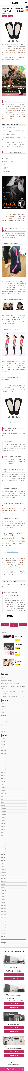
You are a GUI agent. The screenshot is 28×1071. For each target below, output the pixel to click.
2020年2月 (3, 753)
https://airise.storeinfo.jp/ (12, 377)
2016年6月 (3, 878)
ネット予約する (14, 975)
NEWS (10, 16)
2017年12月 (3, 829)
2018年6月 (3, 811)
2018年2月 (3, 823)
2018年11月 (3, 799)
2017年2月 (3, 854)
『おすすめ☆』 (8, 441)
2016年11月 (3, 863)
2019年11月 (3, 763)
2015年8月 (3, 905)
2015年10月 (3, 899)
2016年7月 (3, 875)
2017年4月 (3, 851)
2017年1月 (3, 857)
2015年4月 (3, 918)
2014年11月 (3, 933)
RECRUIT (3, 715)
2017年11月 (3, 832)
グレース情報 (4, 722)
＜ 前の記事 (5, 624)
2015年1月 (3, 927)
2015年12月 (3, 893)
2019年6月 (3, 778)
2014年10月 (3, 936)
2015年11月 (3, 896)
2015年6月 (3, 911)
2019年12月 (3, 760)
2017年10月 (3, 835)
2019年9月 (3, 769)
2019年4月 (3, 784)
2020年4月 (3, 747)
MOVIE (3, 709)
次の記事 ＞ (23, 624)
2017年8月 (3, 839)
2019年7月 (3, 775)
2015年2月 (3, 924)
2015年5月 (3, 915)
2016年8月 (3, 872)
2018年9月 (3, 805)
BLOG (5, 16)
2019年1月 (3, 793)
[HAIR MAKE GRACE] (14, 2)
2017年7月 (3, 842)
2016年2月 (3, 887)
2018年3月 (3, 820)
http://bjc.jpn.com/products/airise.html (15, 422)
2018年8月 (3, 808)
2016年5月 (3, 881)
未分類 (2, 728)
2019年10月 (3, 766)
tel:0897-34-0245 (14, 1055)
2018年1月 (3, 826)
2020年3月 (3, 750)
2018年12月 (3, 796)
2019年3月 (3, 787)
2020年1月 (3, 757)
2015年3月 (3, 921)
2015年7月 (3, 908)
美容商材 (3, 731)
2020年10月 (3, 738)
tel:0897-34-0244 (14, 979)
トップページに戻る (14, 624)
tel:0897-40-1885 (14, 1031)
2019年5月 (3, 781)
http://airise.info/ (6, 379)
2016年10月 (3, 866)
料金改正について (5, 677)
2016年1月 (3, 890)
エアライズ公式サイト (12, 552)
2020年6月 (3, 741)
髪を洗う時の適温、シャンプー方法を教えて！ (11, 683)
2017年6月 (3, 845)
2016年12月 (3, 860)
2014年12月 (3, 930)
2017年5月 (3, 848)
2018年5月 (3, 814)
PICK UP (3, 719)
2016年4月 (3, 884)
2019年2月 (3, 790)
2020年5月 (3, 744)
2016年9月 (3, 869)
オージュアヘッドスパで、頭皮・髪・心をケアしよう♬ (13, 696)
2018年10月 (3, 802)
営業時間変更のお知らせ (6, 680)
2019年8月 (3, 772)
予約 (2, 725)
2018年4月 (3, 817)
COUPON (3, 706)
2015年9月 (3, 902)
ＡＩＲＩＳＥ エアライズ (11, 595)
